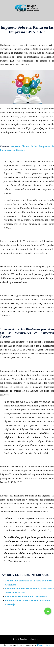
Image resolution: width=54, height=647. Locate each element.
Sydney (38, 639)
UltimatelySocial (43, 645)
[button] (47, 611)
